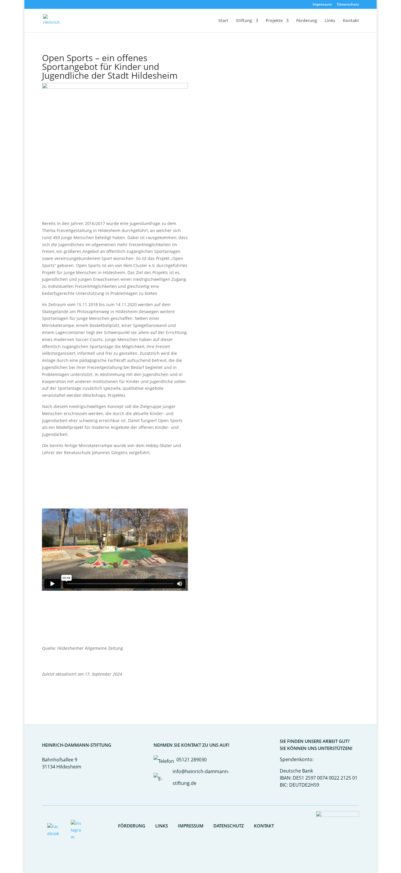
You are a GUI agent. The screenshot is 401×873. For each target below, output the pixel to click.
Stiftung (244, 21)
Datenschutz (348, 5)
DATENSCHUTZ (228, 826)
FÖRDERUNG (131, 826)
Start (223, 21)
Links (330, 21)
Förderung (306, 21)
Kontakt (351, 21)
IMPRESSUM (190, 826)
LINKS (161, 826)
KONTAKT (264, 826)
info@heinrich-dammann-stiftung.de (201, 777)
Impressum (322, 5)
